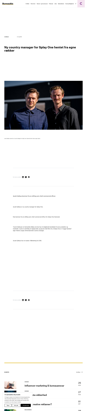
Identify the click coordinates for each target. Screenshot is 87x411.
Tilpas (8, 405)
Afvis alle (16, 405)
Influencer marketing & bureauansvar (44, 385)
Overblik (6, 36)
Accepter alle (26, 405)
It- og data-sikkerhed (36, 395)
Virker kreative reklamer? (38, 404)
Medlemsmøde (28, 409)
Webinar (27, 381)
